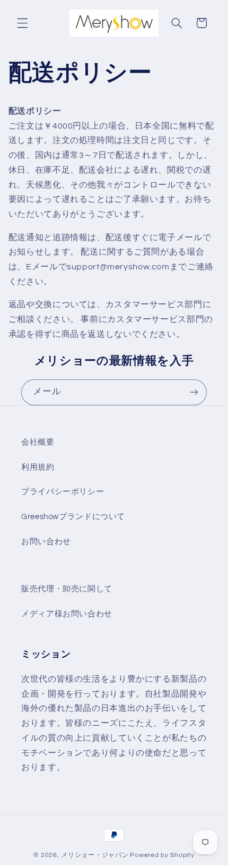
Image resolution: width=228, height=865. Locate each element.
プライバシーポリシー (62, 492)
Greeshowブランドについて (73, 517)
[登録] (194, 392)
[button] (22, 23)
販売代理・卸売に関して (66, 589)
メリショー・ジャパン (94, 855)
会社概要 (38, 442)
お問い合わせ (46, 542)
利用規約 (38, 467)
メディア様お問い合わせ (66, 614)
